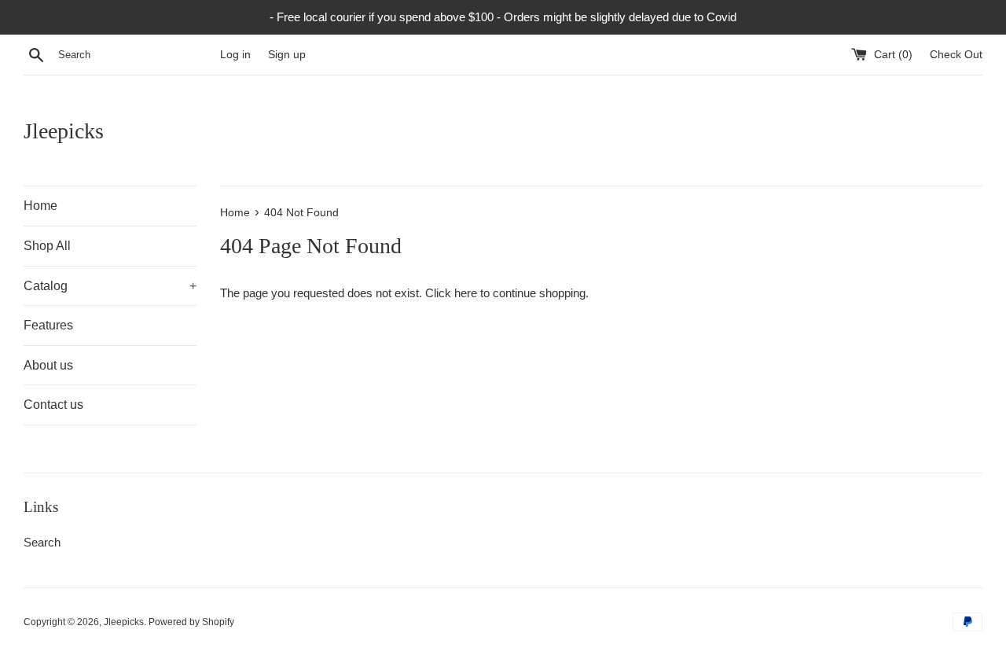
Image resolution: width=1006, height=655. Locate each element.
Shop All (47, 245)
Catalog (110, 286)
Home (40, 205)
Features (48, 325)
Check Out (956, 55)
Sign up (287, 55)
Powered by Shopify (191, 621)
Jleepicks (64, 131)
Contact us (53, 404)
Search (42, 542)
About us (48, 365)
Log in (235, 55)
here (465, 293)
